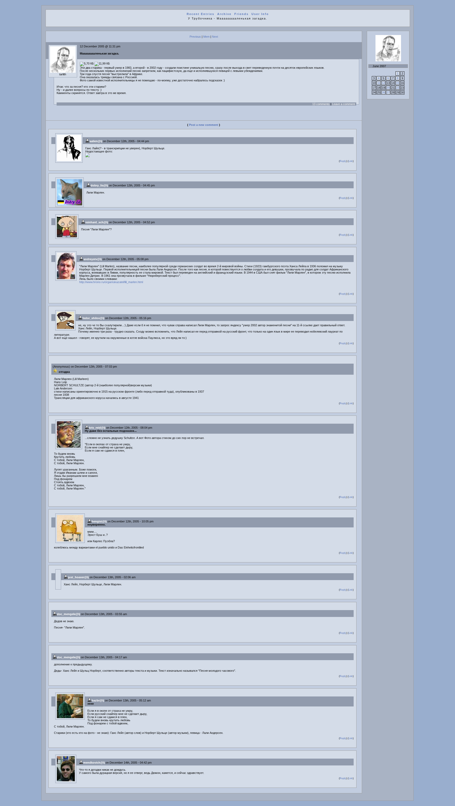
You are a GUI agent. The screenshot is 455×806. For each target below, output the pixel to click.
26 (383, 92)
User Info (260, 14)
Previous (195, 36)
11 (378, 83)
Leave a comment (343, 104)
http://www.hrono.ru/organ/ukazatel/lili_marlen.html (111, 282)
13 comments (321, 104)
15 (397, 83)
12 (383, 83)
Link (350, 161)
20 (388, 87)
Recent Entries (200, 14)
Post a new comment (203, 124)
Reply (343, 161)
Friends (241, 14)
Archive (224, 14)
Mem (206, 36)
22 (397, 87)
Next (215, 36)
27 (388, 92)
